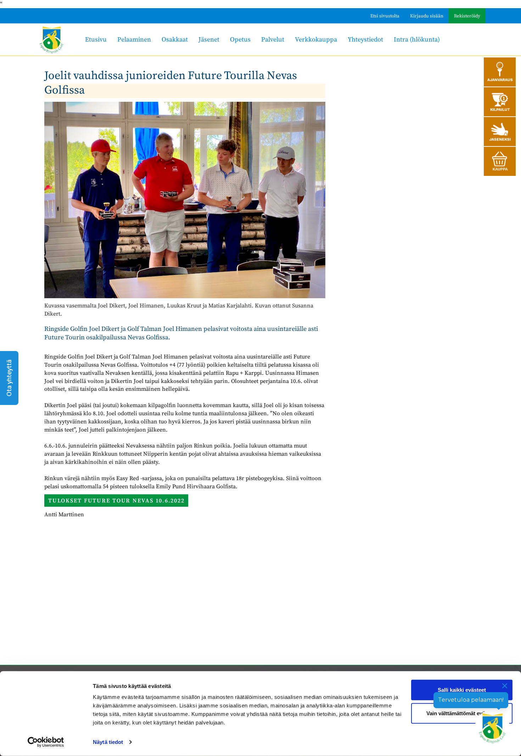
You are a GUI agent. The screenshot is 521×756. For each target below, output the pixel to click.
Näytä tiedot (108, 742)
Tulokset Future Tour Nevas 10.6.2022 (116, 500)
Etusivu (96, 39)
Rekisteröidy (467, 16)
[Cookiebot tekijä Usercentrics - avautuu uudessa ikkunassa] (46, 742)
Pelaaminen (134, 39)
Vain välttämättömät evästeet (461, 713)
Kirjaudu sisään (426, 16)
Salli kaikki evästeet (462, 690)
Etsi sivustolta (384, 16)
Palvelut (272, 39)
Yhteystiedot (365, 39)
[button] (9, 378)
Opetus (240, 39)
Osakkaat (175, 39)
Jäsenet (208, 39)
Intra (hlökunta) (417, 39)
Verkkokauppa (316, 39)
